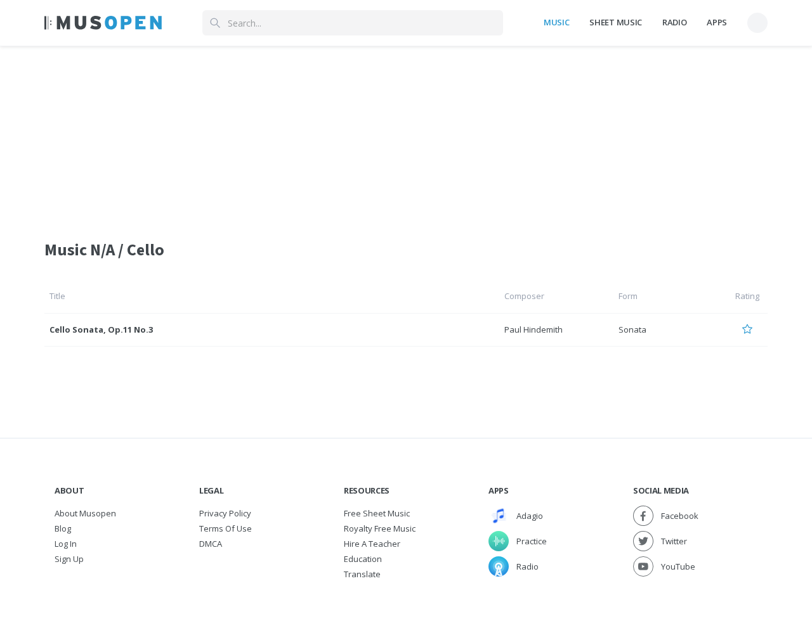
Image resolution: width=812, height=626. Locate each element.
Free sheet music (377, 513)
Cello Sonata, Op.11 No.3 (101, 329)
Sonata (632, 329)
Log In (66, 543)
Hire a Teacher (372, 543)
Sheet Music (615, 22)
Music (556, 22)
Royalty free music (380, 528)
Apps (717, 22)
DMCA (210, 543)
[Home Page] (103, 23)
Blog (63, 528)
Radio (674, 22)
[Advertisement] (406, 135)
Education (363, 559)
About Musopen (85, 513)
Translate (362, 574)
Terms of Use (225, 528)
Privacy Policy (225, 513)
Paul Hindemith (533, 329)
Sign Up (69, 559)
